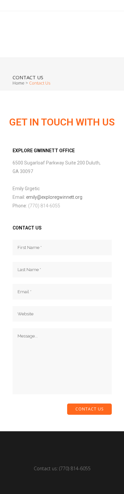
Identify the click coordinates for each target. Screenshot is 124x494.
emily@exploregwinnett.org (54, 197)
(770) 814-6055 (75, 468)
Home (18, 83)
